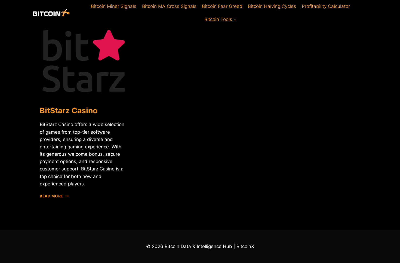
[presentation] (83, 61)
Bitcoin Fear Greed (222, 6)
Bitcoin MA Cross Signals (169, 6)
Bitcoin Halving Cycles (272, 6)
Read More (54, 196)
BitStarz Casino (68, 110)
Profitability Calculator (326, 6)
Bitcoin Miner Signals (113, 6)
